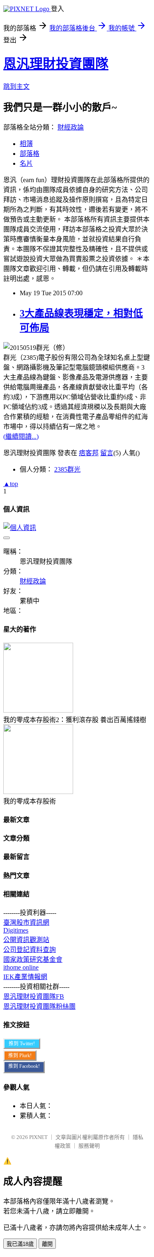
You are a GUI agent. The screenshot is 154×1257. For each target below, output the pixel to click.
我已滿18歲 (20, 1244)
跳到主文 (16, 86)
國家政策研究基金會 (32, 959)
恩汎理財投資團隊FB (33, 996)
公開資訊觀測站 (26, 939)
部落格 (29, 153)
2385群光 (67, 469)
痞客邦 (89, 452)
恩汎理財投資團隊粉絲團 (39, 1006)
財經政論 (70, 127)
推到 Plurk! (20, 1055)
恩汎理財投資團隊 (55, 63)
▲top (10, 483)
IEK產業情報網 (25, 976)
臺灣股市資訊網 (26, 922)
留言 (106, 452)
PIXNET (38, 1137)
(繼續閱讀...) (21, 436)
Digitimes (15, 930)
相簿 (26, 143)
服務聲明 (89, 1146)
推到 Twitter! (22, 1043)
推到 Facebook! (24, 1066)
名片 (26, 163)
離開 (47, 1244)
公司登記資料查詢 (29, 949)
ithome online (21, 967)
